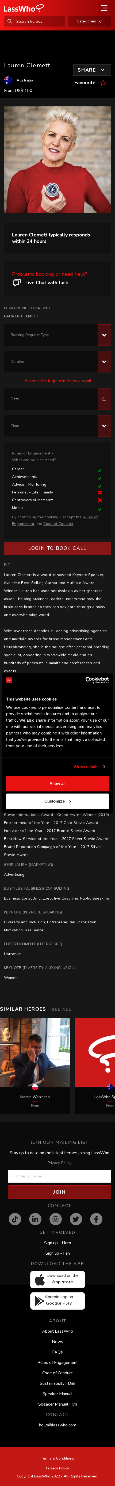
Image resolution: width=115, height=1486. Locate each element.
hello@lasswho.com (57, 1425)
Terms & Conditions (57, 1458)
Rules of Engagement (57, 1363)
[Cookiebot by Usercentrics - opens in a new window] (85, 680)
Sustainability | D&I (57, 1383)
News (57, 1342)
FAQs (57, 1352)
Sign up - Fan (57, 1253)
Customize (54, 801)
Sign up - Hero (57, 1243)
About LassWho (57, 1331)
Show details (86, 766)
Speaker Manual (57, 1394)
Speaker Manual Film (57, 1404)
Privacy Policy (60, 1162)
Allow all (57, 783)
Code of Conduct (57, 1373)
